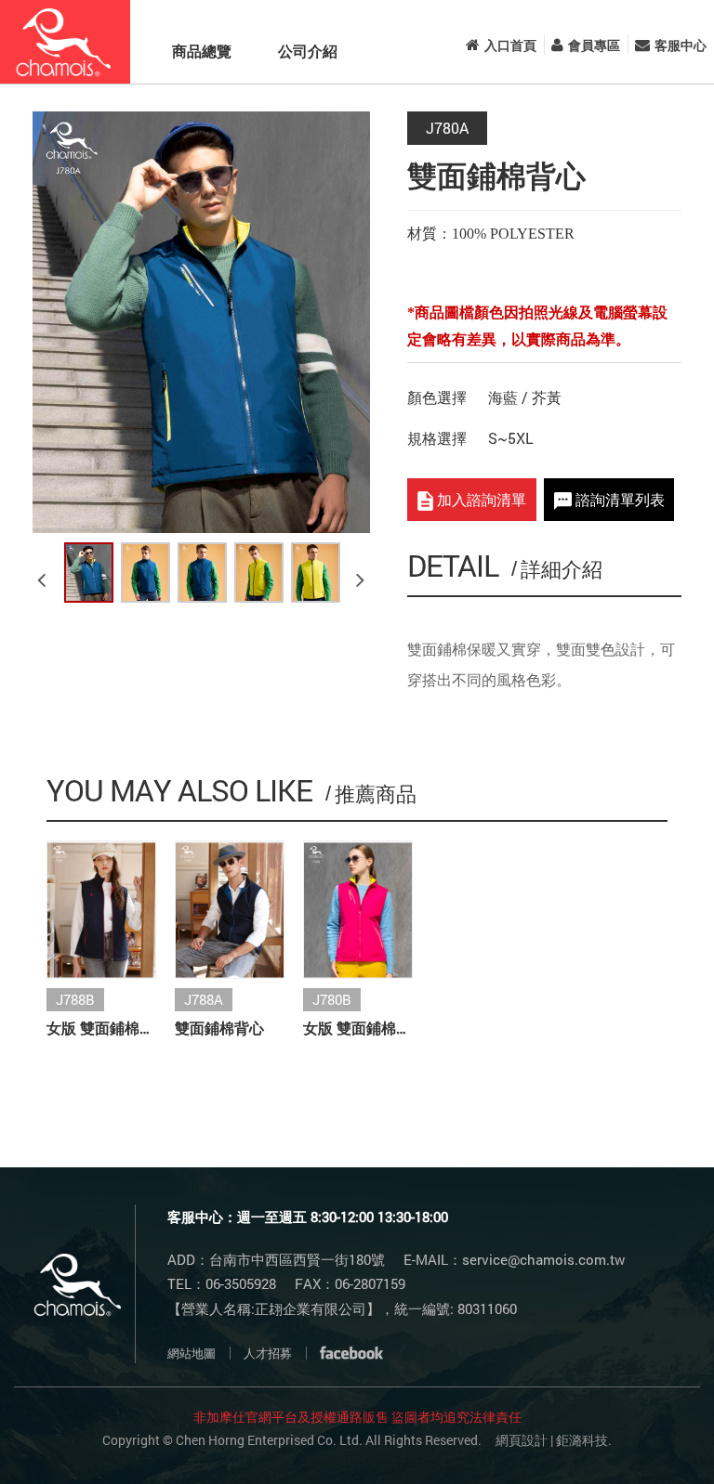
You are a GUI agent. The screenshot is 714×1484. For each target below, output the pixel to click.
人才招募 (268, 1353)
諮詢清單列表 (618, 499)
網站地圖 (191, 1353)
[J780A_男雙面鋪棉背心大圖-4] (315, 572)
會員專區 (594, 45)
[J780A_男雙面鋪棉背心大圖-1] (145, 572)
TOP (651, 1439)
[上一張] (44, 572)
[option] (201, 322)
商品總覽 (201, 50)
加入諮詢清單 (479, 499)
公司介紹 (307, 50)
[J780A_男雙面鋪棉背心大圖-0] (88, 572)
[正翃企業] (65, 42)
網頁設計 (522, 1440)
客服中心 (680, 45)
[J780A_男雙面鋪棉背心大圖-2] (202, 572)
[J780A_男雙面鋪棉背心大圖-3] (259, 572)
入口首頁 (510, 45)
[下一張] (363, 572)
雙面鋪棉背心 (219, 1027)
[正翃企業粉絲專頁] (351, 1353)
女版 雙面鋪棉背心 (101, 1027)
